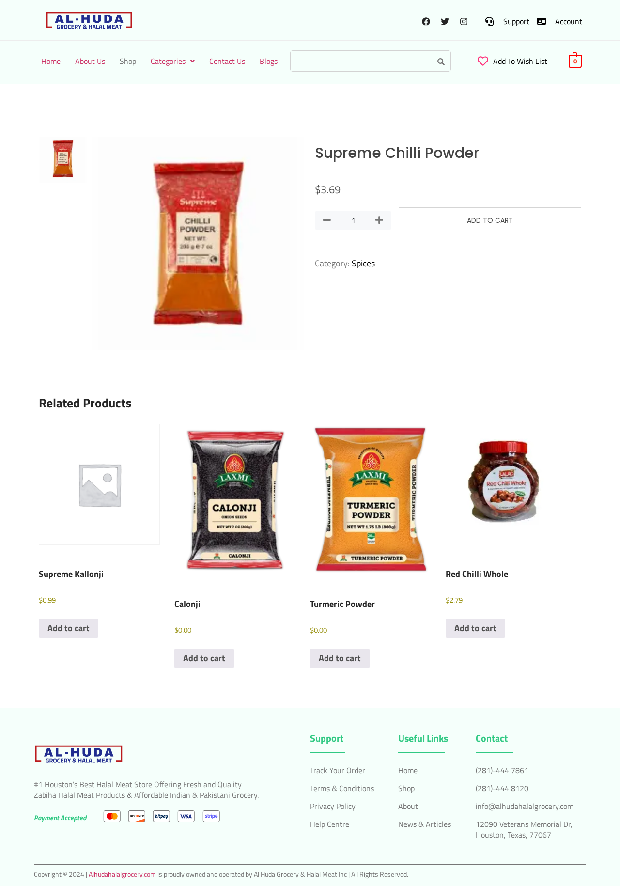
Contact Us (227, 61)
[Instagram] (463, 21)
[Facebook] (426, 21)
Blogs (269, 61)
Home (51, 61)
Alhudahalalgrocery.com (122, 874)
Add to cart (490, 220)
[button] (172, 61)
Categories (168, 61)
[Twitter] (444, 21)
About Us (90, 61)
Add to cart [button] (68, 628)
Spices (363, 263)
